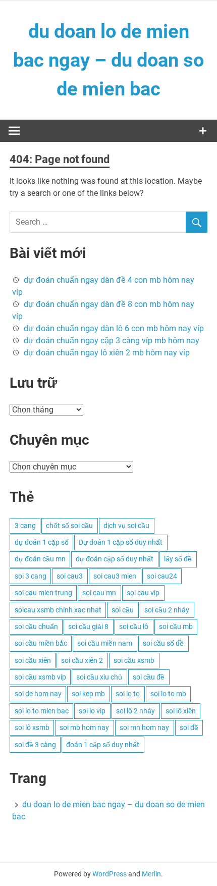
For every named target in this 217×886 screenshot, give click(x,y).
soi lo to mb (168, 694)
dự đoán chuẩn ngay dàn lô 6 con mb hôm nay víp (114, 328)
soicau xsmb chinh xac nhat (58, 610)
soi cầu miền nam (104, 643)
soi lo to (128, 694)
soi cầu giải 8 (88, 626)
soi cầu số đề (163, 643)
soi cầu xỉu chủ (99, 677)
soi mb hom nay (84, 727)
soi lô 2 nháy (135, 711)
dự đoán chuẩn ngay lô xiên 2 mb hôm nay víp (107, 352)
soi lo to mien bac (42, 711)
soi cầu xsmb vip (40, 677)
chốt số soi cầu (69, 526)
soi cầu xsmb (134, 660)
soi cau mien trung (43, 593)
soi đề (189, 727)
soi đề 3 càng (35, 745)
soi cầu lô (133, 626)
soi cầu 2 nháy (166, 610)
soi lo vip (92, 711)
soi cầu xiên (33, 660)
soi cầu (123, 610)
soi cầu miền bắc (41, 643)
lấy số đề (178, 559)
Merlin (151, 874)
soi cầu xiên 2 (82, 660)
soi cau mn (99, 593)
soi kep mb (88, 694)
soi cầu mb (176, 626)
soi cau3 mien (114, 576)
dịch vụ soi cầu (126, 526)
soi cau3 (70, 576)
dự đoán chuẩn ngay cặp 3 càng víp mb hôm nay (111, 340)
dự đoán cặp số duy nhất (114, 559)
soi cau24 (162, 576)
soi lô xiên (181, 711)
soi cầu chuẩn (36, 626)
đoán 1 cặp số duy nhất (102, 745)
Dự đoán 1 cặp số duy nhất (120, 542)
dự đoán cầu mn (40, 559)
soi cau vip (143, 593)
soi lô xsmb (32, 727)
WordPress (109, 874)
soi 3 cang (30, 576)
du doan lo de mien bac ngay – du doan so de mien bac (108, 60)
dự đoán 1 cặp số (42, 542)
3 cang (25, 526)
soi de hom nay (38, 694)
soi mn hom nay (144, 727)
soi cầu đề (149, 677)
